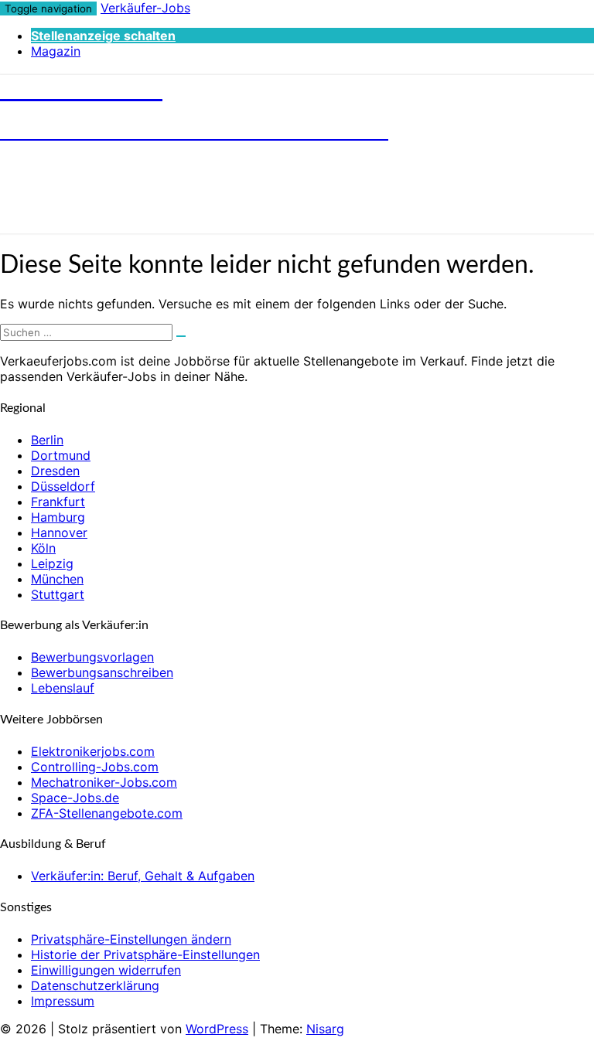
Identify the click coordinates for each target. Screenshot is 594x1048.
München (57, 579)
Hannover (59, 532)
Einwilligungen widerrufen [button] (106, 970)
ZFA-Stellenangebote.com (107, 813)
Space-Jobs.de (75, 797)
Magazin (55, 51)
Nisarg (325, 1028)
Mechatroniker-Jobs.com (104, 782)
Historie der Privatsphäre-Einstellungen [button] (145, 954)
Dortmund (60, 455)
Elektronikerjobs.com (93, 751)
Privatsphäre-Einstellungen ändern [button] (131, 939)
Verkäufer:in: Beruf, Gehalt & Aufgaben (142, 875)
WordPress (217, 1028)
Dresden (55, 470)
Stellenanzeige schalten (103, 35)
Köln (43, 548)
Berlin (47, 439)
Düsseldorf (63, 486)
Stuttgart (57, 594)
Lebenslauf (62, 688)
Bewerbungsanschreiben (102, 672)
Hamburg (58, 517)
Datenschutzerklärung (95, 985)
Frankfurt (58, 501)
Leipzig (52, 563)
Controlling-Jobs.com (95, 766)
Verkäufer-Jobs (145, 7)
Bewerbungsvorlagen (92, 657)
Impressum (62, 1001)
